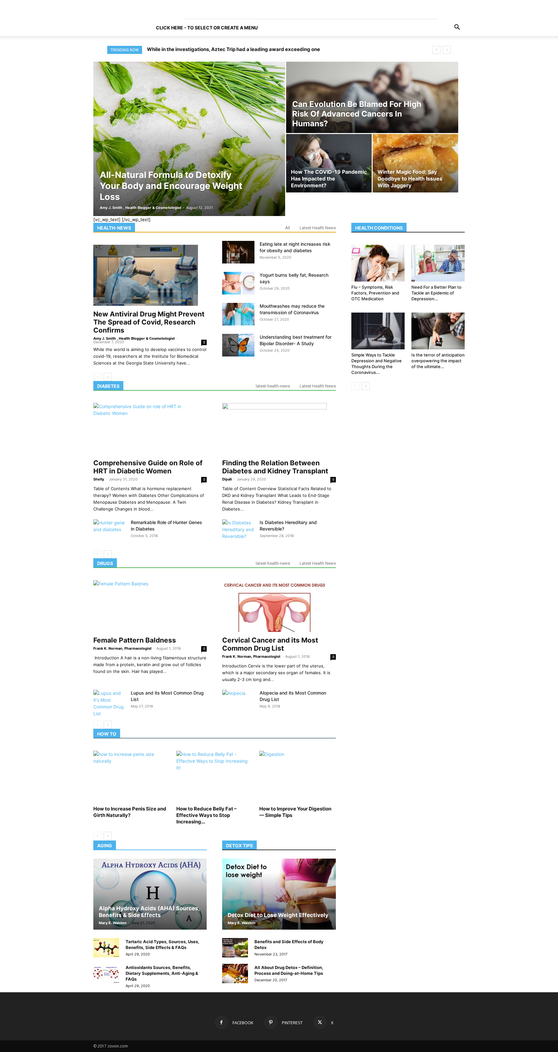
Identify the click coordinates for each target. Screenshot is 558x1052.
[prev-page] (97, 377)
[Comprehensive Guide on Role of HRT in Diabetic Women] (150, 429)
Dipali (227, 479)
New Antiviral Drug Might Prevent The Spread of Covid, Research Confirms (148, 322)
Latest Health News (318, 227)
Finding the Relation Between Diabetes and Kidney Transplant (275, 467)
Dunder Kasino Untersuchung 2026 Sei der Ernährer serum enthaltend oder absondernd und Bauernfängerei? (274, 49)
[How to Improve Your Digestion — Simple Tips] (297, 777)
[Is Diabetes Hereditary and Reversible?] (238, 530)
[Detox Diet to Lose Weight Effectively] (279, 894)
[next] (447, 50)
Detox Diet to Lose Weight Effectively (278, 915)
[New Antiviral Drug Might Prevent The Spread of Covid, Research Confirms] (150, 275)
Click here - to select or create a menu (207, 27)
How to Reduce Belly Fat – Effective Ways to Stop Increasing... (206, 815)
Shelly (98, 479)
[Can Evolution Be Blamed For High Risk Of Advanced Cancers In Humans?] (372, 104)
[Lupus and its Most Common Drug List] (109, 703)
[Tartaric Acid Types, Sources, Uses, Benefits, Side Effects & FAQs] (106, 947)
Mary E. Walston (113, 923)
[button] (457, 28)
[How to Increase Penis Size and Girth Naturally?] (131, 777)
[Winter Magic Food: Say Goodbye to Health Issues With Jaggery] (415, 166)
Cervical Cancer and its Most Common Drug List (270, 644)
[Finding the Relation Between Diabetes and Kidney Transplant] (279, 429)
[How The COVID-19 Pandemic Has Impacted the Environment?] (329, 166)
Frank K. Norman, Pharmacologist (122, 648)
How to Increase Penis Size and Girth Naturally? (129, 812)
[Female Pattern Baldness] (150, 606)
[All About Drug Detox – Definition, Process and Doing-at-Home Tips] (235, 973)
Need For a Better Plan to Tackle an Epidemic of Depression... (436, 292)
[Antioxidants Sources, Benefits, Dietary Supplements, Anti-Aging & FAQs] (106, 973)
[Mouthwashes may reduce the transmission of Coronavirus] (238, 314)
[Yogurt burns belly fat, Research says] (238, 283)
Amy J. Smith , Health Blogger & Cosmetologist (140, 207)
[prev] (436, 50)
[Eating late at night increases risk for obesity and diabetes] (238, 252)
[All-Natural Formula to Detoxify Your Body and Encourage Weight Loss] (189, 139)
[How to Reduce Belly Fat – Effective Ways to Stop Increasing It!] (214, 777)
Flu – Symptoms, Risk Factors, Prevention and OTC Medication (375, 292)
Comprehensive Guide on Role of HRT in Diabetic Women (147, 467)
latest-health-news (273, 386)
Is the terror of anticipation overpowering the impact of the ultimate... (438, 360)
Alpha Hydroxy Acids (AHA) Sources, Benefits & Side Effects (149, 911)
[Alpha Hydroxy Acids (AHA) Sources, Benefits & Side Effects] (150, 894)
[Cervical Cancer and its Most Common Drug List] (279, 606)
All (287, 227)
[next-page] (108, 377)
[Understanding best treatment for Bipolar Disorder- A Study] (238, 345)
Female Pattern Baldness (134, 640)
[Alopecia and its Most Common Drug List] (238, 701)
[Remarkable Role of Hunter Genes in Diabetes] (109, 530)
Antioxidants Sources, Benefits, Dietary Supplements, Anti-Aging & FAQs (162, 973)
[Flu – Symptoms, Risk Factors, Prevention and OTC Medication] (378, 263)
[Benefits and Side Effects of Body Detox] (235, 947)
